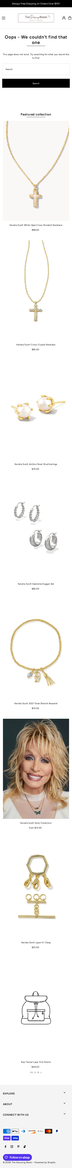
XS (31, 1072)
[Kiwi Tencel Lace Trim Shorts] (36, 1008)
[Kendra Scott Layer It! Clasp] (36, 888)
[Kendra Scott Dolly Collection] (36, 769)
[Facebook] (5, 1146)
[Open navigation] (8, 17)
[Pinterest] (18, 1146)
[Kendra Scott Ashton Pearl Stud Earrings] (36, 410)
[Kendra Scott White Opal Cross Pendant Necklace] (36, 171)
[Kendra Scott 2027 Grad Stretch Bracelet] (36, 649)
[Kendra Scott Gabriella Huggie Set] (36, 529)
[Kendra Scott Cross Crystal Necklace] (36, 290)
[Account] (64, 18)
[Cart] (69, 18)
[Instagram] (12, 1146)
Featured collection (36, 114)
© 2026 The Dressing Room (18, 1162)
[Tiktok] (25, 1146)
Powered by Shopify (45, 1162)
